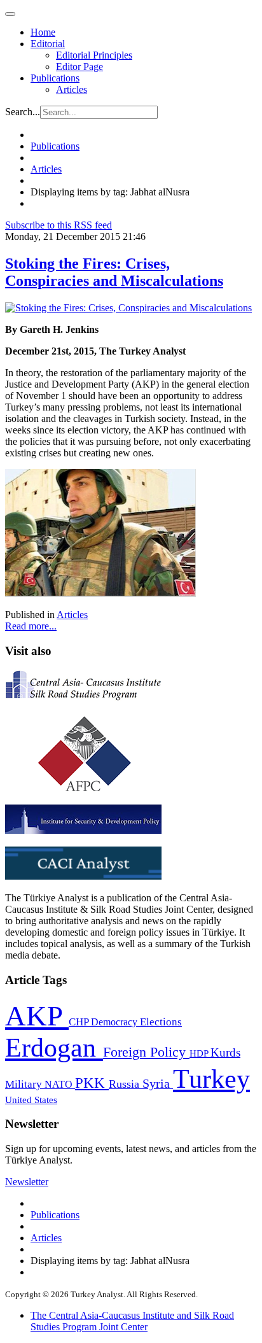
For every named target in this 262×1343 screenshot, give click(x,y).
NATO (60, 1084)
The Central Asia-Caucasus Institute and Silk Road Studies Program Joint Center (132, 1321)
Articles (71, 89)
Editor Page (79, 66)
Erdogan (54, 1047)
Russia (125, 1084)
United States (31, 1099)
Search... (22, 111)
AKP (37, 1016)
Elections (161, 1022)
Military (25, 1084)
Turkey (211, 1078)
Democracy (115, 1022)
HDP (200, 1053)
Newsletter (26, 1181)
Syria (157, 1083)
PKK (92, 1083)
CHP (80, 1022)
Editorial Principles (94, 55)
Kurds (225, 1052)
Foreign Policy (146, 1052)
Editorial (48, 43)
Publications (55, 78)
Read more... (31, 626)
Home (43, 32)
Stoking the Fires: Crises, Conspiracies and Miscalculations (114, 272)
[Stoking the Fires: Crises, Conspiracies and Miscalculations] (128, 307)
